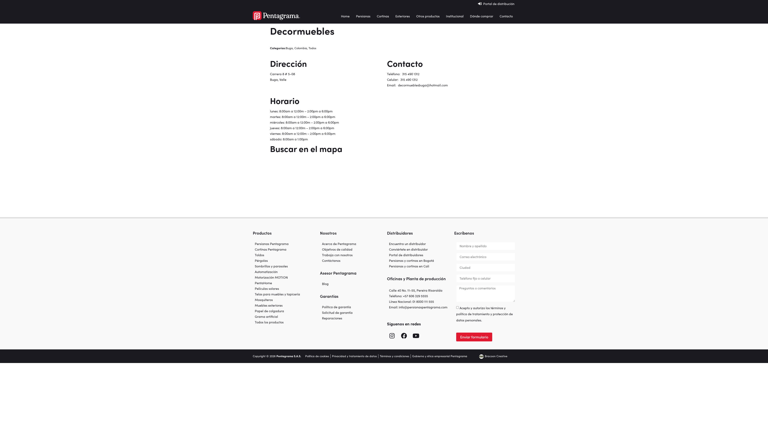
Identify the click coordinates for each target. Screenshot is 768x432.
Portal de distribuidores (406, 255)
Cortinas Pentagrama (270, 249)
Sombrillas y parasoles (271, 266)
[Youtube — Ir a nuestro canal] (416, 336)
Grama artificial (266, 316)
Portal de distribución (498, 4)
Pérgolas (261, 260)
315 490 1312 (410, 74)
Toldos (259, 255)
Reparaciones (332, 318)
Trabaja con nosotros (337, 255)
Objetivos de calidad (337, 249)
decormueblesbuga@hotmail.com (423, 85)
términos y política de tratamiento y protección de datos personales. (484, 314)
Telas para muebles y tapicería (277, 294)
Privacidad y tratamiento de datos (354, 356)
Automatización (266, 272)
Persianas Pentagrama (272, 244)
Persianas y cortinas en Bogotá (411, 260)
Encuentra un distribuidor (407, 244)
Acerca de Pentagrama (339, 244)
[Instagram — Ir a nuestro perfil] (392, 336)
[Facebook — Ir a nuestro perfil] (404, 336)
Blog (325, 284)
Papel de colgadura (269, 311)
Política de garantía (336, 307)
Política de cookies (317, 356)
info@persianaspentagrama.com (423, 307)
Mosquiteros (264, 300)
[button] (363, 16)
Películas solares (267, 288)
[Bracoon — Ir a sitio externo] (481, 356)
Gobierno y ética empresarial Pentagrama (439, 356)
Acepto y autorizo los (484, 314)
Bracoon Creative (496, 356)
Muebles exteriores (269, 305)
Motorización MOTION (271, 277)
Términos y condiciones (394, 356)
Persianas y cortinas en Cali (409, 266)
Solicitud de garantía (337, 312)
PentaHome (263, 283)
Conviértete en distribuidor (408, 249)
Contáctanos (331, 260)
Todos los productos (269, 322)
